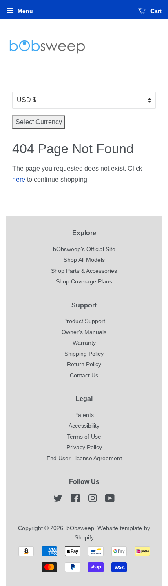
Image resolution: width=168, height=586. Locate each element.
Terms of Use (84, 437)
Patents (84, 415)
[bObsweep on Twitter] (57, 500)
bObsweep (80, 528)
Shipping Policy (84, 354)
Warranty (84, 343)
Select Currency (38, 121)
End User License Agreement (84, 458)
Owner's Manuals (84, 332)
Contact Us (84, 375)
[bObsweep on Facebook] (75, 500)
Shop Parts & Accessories (84, 271)
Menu (24, 11)
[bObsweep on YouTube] (110, 500)
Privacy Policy (84, 447)
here (18, 179)
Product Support (84, 321)
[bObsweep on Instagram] (92, 500)
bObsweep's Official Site (84, 249)
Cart (155, 11)
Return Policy (84, 364)
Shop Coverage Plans (84, 282)
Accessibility (84, 426)
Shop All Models (84, 260)
